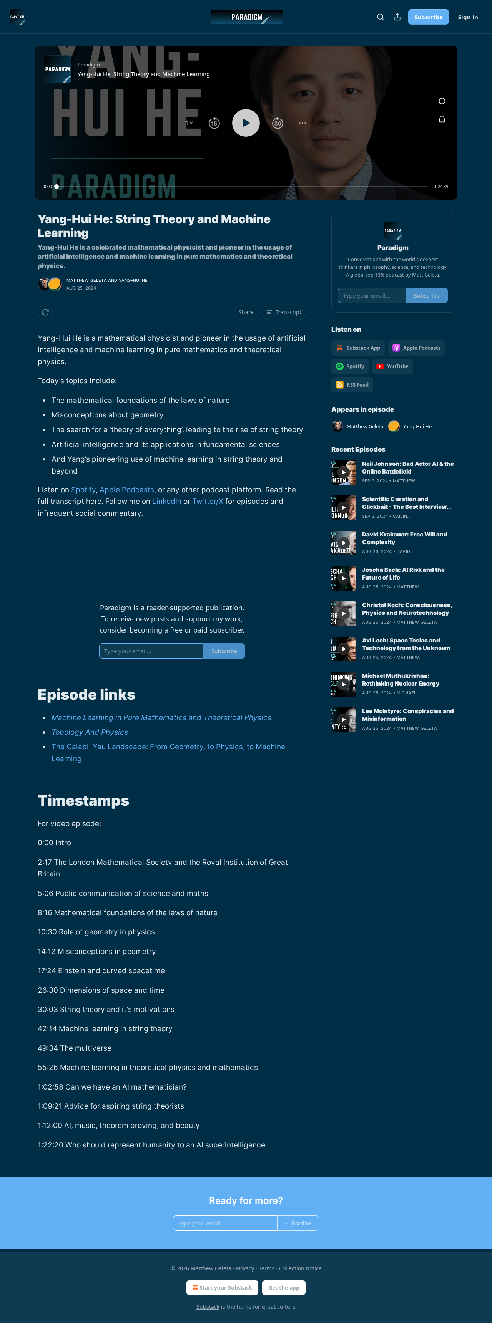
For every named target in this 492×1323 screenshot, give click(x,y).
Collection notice (300, 1268)
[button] (189, 122)
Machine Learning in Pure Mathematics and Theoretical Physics (161, 717)
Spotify (83, 489)
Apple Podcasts (127, 489)
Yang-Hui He (133, 280)
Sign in (468, 17)
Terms (266, 1268)
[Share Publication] (397, 17)
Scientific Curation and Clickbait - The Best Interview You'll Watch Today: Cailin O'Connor (404, 503)
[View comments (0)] (442, 101)
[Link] (27, 694)
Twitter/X (207, 501)
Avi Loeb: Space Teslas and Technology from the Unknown (406, 644)
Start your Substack (225, 1287)
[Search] (380, 17)
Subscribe (428, 17)
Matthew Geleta (86, 280)
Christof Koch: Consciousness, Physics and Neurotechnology (407, 608)
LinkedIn (166, 501)
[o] (343, 472)
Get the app (283, 1287)
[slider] (242, 186)
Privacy (245, 1268)
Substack (207, 1306)
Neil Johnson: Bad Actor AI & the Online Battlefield (408, 467)
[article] (392, 472)
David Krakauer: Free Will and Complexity (404, 538)
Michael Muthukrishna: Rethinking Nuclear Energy (400, 679)
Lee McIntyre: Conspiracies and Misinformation (408, 714)
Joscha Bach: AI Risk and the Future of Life (403, 573)
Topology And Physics (90, 732)
